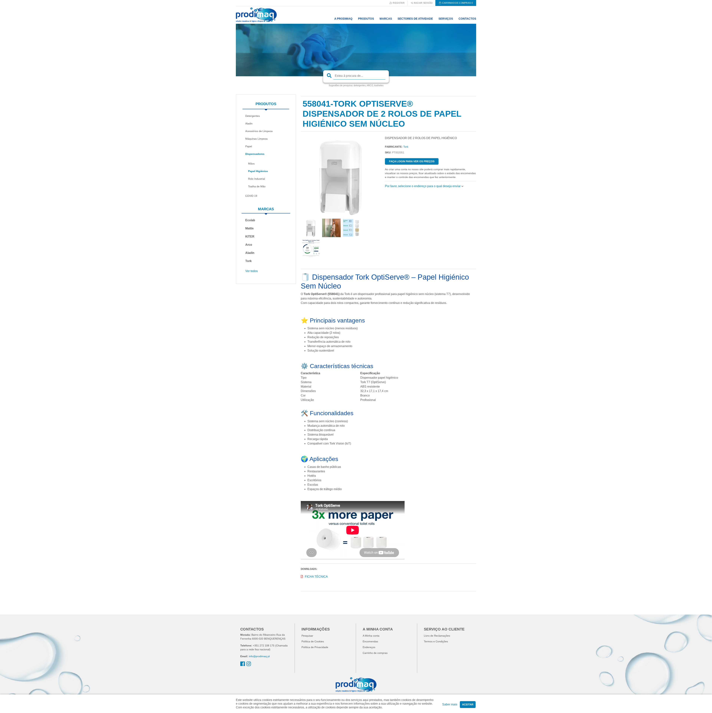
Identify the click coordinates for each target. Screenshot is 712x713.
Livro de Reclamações (437, 635)
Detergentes (252, 115)
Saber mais (449, 704)
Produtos (266, 104)
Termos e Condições (436, 641)
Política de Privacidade (314, 647)
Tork (248, 261)
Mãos (251, 163)
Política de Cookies (312, 641)
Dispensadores (254, 153)
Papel (248, 146)
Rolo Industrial (256, 178)
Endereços (369, 647)
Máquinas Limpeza (256, 138)
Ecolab (250, 220)
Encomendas (370, 641)
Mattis (249, 228)
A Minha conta (371, 635)
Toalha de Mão (257, 186)
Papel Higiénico (258, 171)
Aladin (249, 123)
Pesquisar (307, 635)
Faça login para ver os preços (411, 161)
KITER (249, 236)
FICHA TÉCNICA (316, 576)
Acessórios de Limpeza (259, 131)
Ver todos (251, 271)
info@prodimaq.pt (259, 656)
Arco (248, 244)
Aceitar (467, 704)
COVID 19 (251, 195)
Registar (398, 3)
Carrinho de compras (375, 652)
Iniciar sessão (423, 3)
